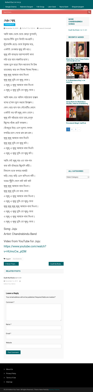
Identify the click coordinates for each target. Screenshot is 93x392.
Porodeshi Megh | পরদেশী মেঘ (76, 123)
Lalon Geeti (52, 7)
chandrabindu (17, 259)
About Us (9, 369)
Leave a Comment (45, 28)
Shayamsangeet (78, 7)
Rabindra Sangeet (26, 7)
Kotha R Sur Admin (28, 28)
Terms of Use (11, 378)
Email (8, 333)
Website (9, 343)
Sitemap (9, 382)
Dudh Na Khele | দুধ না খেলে (57, 264)
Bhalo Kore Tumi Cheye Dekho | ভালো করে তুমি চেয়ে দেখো (77, 60)
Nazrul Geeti (64, 7)
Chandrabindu (9, 24)
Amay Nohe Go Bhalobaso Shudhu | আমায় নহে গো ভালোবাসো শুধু (77, 102)
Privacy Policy (11, 373)
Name (8, 324)
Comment (10, 302)
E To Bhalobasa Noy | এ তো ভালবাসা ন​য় (75, 81)
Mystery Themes (54, 389)
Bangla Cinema (11, 7)
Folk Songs (40, 7)
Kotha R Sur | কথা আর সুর (13, 2)
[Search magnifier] (89, 12)
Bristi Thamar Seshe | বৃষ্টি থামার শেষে (13, 264)
